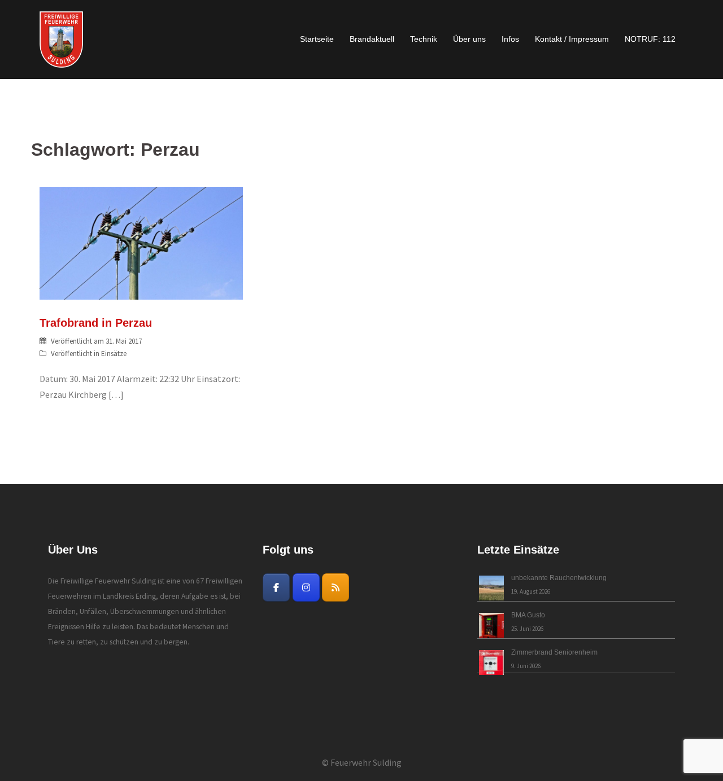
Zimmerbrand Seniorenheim (554, 652)
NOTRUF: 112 (650, 38)
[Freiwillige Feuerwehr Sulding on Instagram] (306, 587)
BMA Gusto (528, 615)
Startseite (317, 38)
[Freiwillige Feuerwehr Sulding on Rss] (335, 587)
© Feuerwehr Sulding (362, 762)
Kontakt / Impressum (572, 38)
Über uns (469, 38)
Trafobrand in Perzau (96, 323)
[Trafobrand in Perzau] (141, 242)
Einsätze (114, 353)
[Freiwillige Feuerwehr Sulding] (61, 38)
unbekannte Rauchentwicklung (559, 578)
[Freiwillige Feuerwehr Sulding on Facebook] (276, 587)
